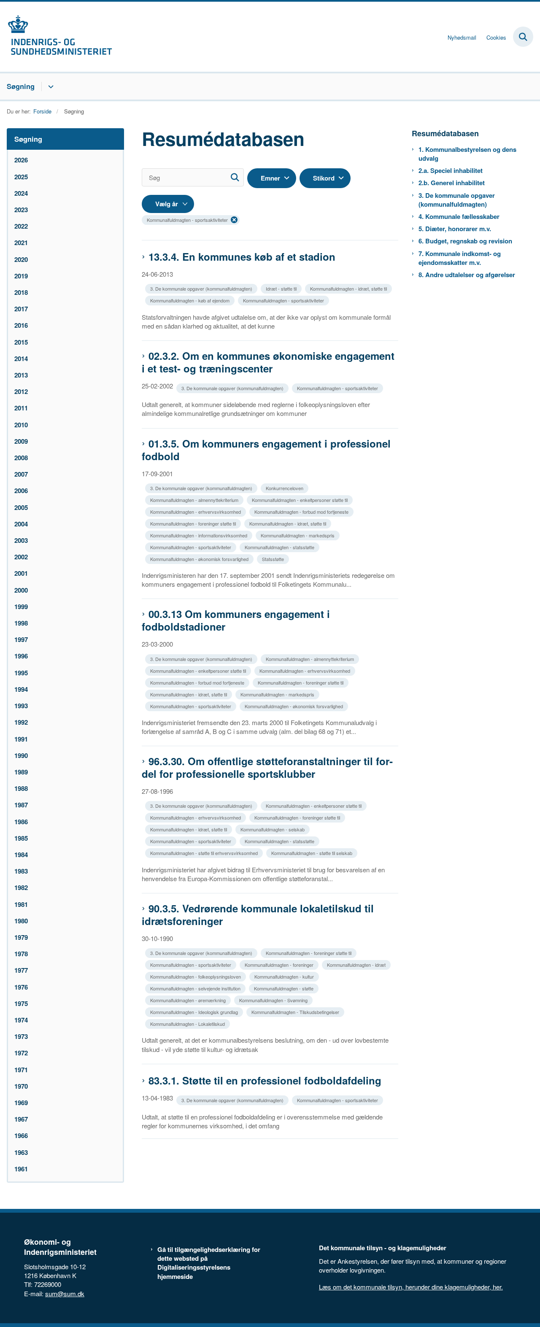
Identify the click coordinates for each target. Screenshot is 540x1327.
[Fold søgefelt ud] (523, 37)
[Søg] (235, 177)
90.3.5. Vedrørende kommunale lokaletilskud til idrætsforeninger (258, 914)
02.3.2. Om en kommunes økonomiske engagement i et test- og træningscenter (268, 362)
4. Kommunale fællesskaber (459, 216)
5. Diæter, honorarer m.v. (454, 228)
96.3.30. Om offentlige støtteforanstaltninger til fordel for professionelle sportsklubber (267, 767)
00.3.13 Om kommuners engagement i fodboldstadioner (236, 620)
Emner (270, 178)
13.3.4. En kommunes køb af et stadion (241, 256)
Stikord (324, 178)
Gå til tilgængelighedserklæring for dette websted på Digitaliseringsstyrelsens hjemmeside (208, 1263)
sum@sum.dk (64, 1293)
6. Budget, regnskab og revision (465, 241)
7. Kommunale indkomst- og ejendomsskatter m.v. (459, 258)
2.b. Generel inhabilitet (451, 182)
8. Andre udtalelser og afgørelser (466, 274)
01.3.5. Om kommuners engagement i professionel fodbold (266, 449)
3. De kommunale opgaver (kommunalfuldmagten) (456, 200)
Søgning (21, 86)
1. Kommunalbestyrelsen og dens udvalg (467, 154)
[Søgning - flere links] (49, 86)
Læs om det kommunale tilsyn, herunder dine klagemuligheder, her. (411, 1286)
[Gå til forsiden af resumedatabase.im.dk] (56, 36)
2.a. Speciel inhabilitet (450, 170)
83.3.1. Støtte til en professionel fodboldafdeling (264, 1080)
